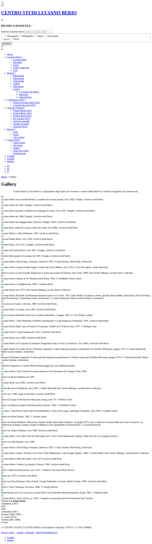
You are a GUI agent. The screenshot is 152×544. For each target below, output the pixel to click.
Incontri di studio (21, 124)
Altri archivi (18, 137)
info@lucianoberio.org (46, 532)
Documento (52, 36)
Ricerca (11, 129)
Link (15, 70)
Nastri (16, 134)
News (16, 39)
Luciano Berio (14, 57)
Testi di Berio (25, 97)
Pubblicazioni (19, 153)
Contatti (11, 156)
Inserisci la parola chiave (12, 31)
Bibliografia (27, 36)
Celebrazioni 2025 (16, 100)
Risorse (11, 73)
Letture (16, 89)
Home (10, 54)
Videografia (18, 81)
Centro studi (13, 140)
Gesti (15, 132)
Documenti (18, 86)
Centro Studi (19, 142)
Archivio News (20, 126)
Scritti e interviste (21, 67)
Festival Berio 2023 (22, 113)
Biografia (17, 62)
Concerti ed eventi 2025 (24, 105)
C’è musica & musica (29, 92)
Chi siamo (18, 145)
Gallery (16, 84)
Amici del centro (21, 150)
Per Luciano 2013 (21, 118)
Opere (40, 36)
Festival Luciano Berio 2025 (26, 102)
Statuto (16, 148)
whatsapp (29, 532)
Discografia (12, 36)
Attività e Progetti (15, 108)
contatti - (20, 532)
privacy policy (8, 532)
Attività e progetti (21, 121)
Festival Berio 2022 (22, 116)
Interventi (23, 94)
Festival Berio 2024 (22, 110)
